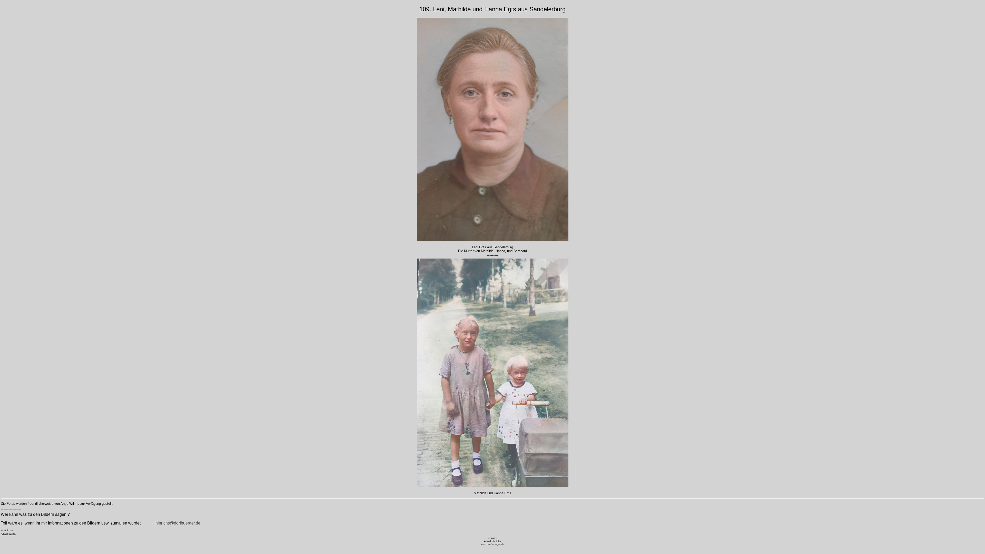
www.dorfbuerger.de (492, 544)
